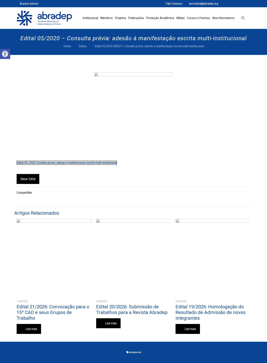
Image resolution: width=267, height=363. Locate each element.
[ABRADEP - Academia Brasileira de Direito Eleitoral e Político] (44, 18)
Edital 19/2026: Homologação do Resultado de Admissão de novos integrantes (210, 312)
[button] (5, 54)
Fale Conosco (174, 3)
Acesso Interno (29, 3)
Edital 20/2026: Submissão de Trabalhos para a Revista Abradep (132, 309)
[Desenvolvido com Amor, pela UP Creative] (133, 352)
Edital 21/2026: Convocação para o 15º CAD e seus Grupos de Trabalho (53, 312)
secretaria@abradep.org (203, 3)
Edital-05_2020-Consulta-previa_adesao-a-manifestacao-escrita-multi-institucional (67, 163)
